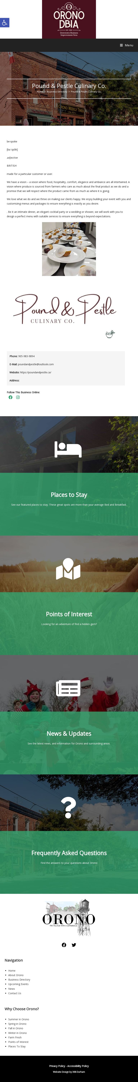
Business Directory (19, 979)
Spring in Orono (17, 1023)
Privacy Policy (57, 1066)
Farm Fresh (15, 1037)
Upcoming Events (18, 984)
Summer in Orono (18, 1019)
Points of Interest (18, 1042)
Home (11, 970)
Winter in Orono (17, 1033)
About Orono (16, 975)
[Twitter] (74, 945)
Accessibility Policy (78, 1066)
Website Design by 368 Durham (69, 1071)
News (11, 988)
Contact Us (14, 993)
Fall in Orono (15, 1028)
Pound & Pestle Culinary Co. (86, 91)
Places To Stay (17, 1046)
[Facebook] (64, 945)
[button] (4, 22)
